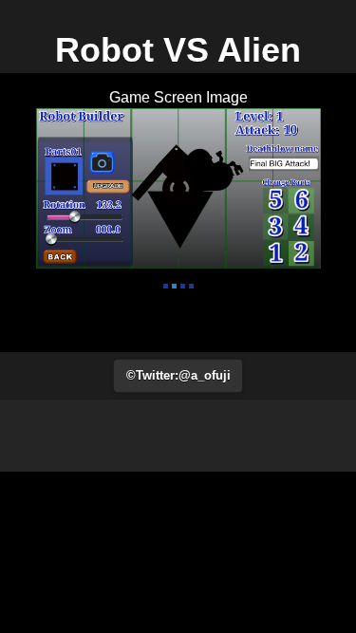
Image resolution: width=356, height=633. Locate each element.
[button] (178, 376)
